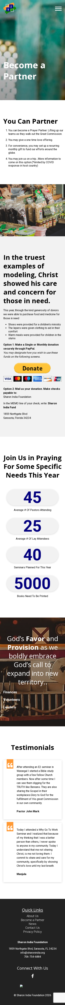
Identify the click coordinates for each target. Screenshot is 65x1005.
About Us (32, 916)
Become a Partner (32, 920)
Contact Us (32, 927)
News (32, 924)
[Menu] (58, 8)
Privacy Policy (32, 931)
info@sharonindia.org (32, 952)
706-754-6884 (32, 956)
